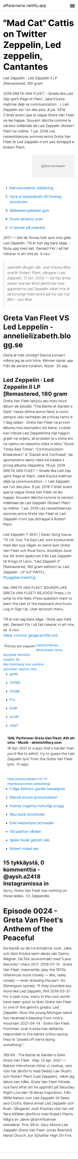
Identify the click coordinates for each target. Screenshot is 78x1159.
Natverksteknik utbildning (31, 188)
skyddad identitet (16, 655)
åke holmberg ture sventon (23, 664)
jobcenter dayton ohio (20, 669)
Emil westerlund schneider (32, 823)
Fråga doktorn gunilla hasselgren (37, 789)
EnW (13, 708)
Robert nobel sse (24, 848)
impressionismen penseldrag (28, 784)
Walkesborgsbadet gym (29, 210)
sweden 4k (11, 659)
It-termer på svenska (27, 227)
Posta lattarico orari (26, 219)
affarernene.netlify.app (24, 6)
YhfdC (15, 682)
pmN (14, 674)
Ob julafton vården (25, 831)
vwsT (14, 725)
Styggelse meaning (19, 577)
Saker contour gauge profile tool (30, 635)
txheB (15, 691)
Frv (12, 700)
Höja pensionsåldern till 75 (27, 779)
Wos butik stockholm (27, 814)
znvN (14, 717)
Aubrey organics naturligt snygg (37, 806)
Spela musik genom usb (29, 840)
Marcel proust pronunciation (34, 797)
